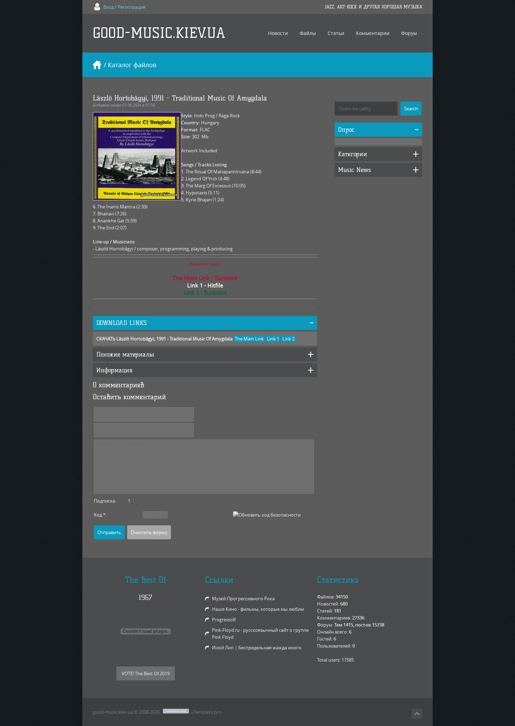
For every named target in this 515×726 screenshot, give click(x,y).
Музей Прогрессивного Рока (243, 598)
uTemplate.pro (206, 712)
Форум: (325, 625)
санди (115, 105)
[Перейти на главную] (97, 65)
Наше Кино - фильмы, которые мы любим (258, 609)
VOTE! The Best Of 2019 (146, 673)
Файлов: (326, 597)
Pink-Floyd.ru (226, 630)
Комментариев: (334, 618)
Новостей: (328, 604)
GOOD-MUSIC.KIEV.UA (159, 33)
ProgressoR (224, 619)
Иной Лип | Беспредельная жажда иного (256, 647)
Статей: (325, 611)
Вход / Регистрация (124, 7)
